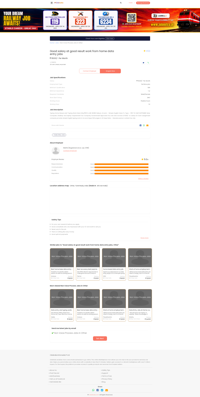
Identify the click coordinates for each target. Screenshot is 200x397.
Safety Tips (106, 370)
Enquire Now (110, 71)
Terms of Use (107, 376)
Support (105, 373)
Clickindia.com (94, 395)
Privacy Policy (107, 379)
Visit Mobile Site (55, 382)
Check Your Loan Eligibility (99, 38)
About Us (53, 370)
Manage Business (143, 3)
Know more (144, 238)
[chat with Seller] (143, 62)
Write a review (143, 179)
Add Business (55, 376)
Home (52, 43)
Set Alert (100, 338)
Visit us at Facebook (57, 379)
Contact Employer (89, 71)
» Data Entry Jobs (59, 135)
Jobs (57, 43)
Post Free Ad (54, 373)
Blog (103, 382)
